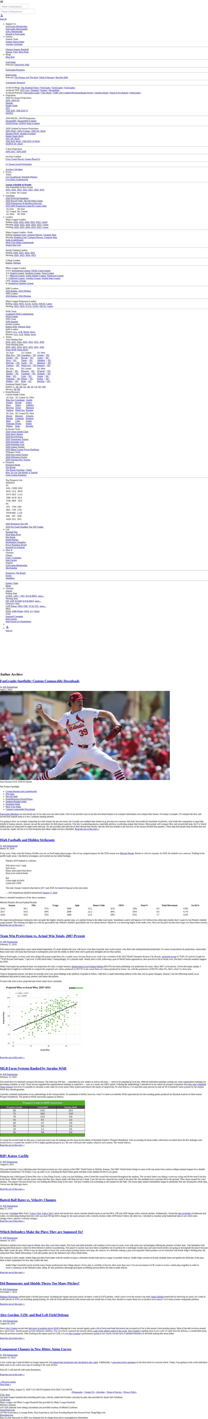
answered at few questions (124, 1362)
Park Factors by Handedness (18, 621)
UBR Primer (17, 611)
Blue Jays (10, 355)
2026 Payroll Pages (14, 437)
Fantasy (43, 90)
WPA (26, 611)
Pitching (17, 263)
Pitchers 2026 (24, 327)
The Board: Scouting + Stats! (19, 470)
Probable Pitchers (29, 177)
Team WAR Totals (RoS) (17, 350)
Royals (24, 358)
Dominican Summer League (21, 283)
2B (21, 387)
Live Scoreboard (13, 177)
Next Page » (5, 1384)
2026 (15, 222)
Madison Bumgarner (9, 1297)
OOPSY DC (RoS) (14, 144)
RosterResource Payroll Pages (19, 799)
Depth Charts (12, 105)
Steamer (9, 103)
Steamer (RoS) (12, 133)
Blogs (8, 586)
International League (21, 270)
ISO (22, 596)
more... (41, 596)
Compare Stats (49, 235)
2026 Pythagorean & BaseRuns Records (24, 203)
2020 (36, 190)
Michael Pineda (127, 853)
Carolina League (33, 278)
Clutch (36, 611)
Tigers (24, 360)
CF (36, 387)
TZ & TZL (34, 606)
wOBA (9, 596)
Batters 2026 (11, 327)
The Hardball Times (30, 87)
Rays (8, 360)
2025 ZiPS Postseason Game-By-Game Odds (26, 206)
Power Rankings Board (16, 545)
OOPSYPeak (12, 123)
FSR (25, 606)
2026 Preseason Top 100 (17, 524)
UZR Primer (11, 606)
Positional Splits (13, 804)
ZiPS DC (15, 100)
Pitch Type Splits (13, 806)
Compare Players (34, 235)
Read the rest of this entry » (87, 829)
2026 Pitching (24, 291)
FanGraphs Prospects (15, 70)
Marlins (9, 373)
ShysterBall (54, 90)
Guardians (25, 355)
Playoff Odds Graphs (33, 201)
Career (45, 222)
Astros (40, 358)
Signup (9, 52)
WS (21, 304)
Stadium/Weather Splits (16, 801)
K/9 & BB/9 (28, 601)
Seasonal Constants (14, 616)
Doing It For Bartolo (119, 93)
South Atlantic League (36, 275)
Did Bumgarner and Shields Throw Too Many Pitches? (40, 1283)
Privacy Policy (130, 1392)
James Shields (157, 1297)
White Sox (26, 365)
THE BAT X (22, 110)
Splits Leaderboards (14, 240)
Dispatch (35, 90)
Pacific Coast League (40, 270)
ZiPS (8, 100)
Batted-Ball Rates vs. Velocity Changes (28, 1200)
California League (16, 278)
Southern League (32, 273)
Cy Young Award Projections (19, 164)
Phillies (9, 381)
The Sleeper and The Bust (26, 77)
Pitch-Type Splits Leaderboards (20, 242)
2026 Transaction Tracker (17, 439)
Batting (9, 263)
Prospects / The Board (15, 573)
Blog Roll (10, 57)
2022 (25, 190)
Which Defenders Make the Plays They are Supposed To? (41, 1232)
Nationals (10, 379)
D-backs (41, 371)
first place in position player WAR (43, 1328)
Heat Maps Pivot (13, 534)
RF (39, 387)
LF (32, 387)
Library (9, 555)
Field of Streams (46, 77)
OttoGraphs (135, 93)
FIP (7, 601)
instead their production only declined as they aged (75, 1362)
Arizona (14, 281)
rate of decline (184, 1213)
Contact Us (89, 1392)
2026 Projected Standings (17, 198)
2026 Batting (11, 291)
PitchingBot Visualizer (16, 542)
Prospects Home (13, 465)
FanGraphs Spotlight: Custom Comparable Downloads (39, 681)
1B (17, 387)
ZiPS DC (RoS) (38, 131)
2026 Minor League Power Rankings (22, 449)
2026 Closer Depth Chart (17, 431)
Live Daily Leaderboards (17, 179)
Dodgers (41, 373)
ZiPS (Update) (23, 131)
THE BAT (10, 110)
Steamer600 (11, 121)
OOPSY (9, 113)
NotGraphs (45, 87)
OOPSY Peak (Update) (29, 123)
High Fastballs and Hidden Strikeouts (27, 840)
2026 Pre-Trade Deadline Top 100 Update (24, 527)
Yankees (10, 365)
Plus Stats (10, 794)
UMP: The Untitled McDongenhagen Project (73, 93)
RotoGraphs (11, 75)
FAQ (15, 52)
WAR (8, 611)
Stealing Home (101, 93)
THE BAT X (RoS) (31, 141)
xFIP (12, 601)
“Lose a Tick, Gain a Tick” (41, 1213)
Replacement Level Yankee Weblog (87, 966)
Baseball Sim (11, 532)
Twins (24, 363)
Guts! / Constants (13, 558)
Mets (8, 376)
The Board (10, 467)
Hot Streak (10, 537)
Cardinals (25, 373)
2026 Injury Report (14, 434)
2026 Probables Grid (15, 444)
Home (26, 332)
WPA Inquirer (12, 321)
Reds (23, 381)
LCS (28, 304)
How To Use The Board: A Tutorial (21, 472)
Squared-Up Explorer (15, 547)
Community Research (15, 82)
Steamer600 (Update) (27, 121)
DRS (20, 606)
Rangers (41, 365)
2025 (8, 190)
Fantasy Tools (12, 583)
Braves (9, 371)
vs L (15, 332)
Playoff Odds (12, 796)
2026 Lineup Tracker (15, 447)
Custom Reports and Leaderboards (21, 791)
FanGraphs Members (9, 814)
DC (19, 355)
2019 (42, 190)
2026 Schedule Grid (15, 442)
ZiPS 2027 (10, 151)
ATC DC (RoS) (13, 139)
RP (18, 389)
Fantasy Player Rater (15, 42)
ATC (8, 108)
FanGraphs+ (69, 87)
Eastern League (17, 273)
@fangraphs (77, 1392)
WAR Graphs (12, 316)
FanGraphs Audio (31, 93)
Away (32, 332)
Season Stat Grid (13, 245)
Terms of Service (114, 1392)
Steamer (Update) (28, 133)
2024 (13, 190)
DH (44, 387)
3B (28, 387)
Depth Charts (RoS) (14, 136)
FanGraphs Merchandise (17, 29)
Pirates (24, 379)
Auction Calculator (14, 44)
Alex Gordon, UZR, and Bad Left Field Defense (34, 1315)
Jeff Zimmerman (10, 687)
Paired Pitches (12, 540)
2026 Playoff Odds (14, 201)
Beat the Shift (62, 77)
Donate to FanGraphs (15, 34)
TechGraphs (57, 87)
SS (24, 387)
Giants (40, 376)
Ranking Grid (19, 235)
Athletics (41, 360)
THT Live (24, 90)
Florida (23, 281)
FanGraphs (11, 62)
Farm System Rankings (16, 475)
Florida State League (51, 278)
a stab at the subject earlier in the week (109, 1331)
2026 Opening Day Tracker (18, 460)
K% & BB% (31, 596)
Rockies (40, 381)
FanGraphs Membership (16, 26)
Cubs (23, 376)
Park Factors (11, 560)
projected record (169, 956)
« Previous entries (8, 1382)
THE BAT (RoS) (13, 141)
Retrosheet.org (6, 1415)
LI (31, 611)
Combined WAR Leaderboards (19, 314)
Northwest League (55, 275)
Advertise (100, 1392)
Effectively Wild (22, 65)
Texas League (48, 273)
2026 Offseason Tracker (16, 457)
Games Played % (32, 159)
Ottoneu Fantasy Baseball (17, 49)
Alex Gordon (11, 1328)
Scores (9, 575)
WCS (41, 304)
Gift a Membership (14, 31)
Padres (40, 379)
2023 (19, 190)
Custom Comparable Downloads (20, 809)
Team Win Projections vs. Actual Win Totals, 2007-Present (42, 936)
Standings (10, 578)
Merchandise (11, 568)
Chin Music (46, 93)
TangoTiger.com (7, 1410)
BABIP (18, 601)
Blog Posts (23, 52)
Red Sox (10, 363)
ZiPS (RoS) (11, 131)
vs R (20, 332)
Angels (40, 355)
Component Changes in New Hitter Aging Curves (35, 1349)
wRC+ (16, 596)
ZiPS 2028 (21, 151)
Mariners (41, 363)
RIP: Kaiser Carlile (14, 1156)
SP (15, 389)
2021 (30, 190)
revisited (14, 1213)
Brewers (25, 371)
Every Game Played (15, 159)
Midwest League (17, 275)
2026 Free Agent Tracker (17, 454)
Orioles (9, 358)
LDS (34, 304)
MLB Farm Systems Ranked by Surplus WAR (33, 1068)
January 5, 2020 (50, 893)
